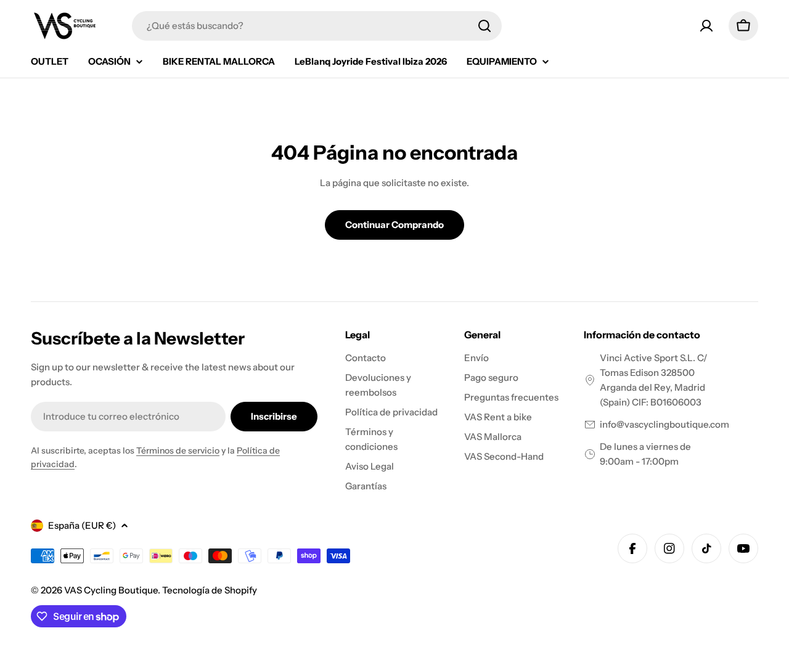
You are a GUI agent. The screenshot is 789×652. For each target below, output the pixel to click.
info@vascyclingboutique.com (664, 424)
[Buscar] (484, 25)
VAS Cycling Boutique (111, 590)
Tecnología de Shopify (209, 590)
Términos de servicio (177, 450)
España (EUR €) (82, 525)
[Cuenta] (706, 25)
